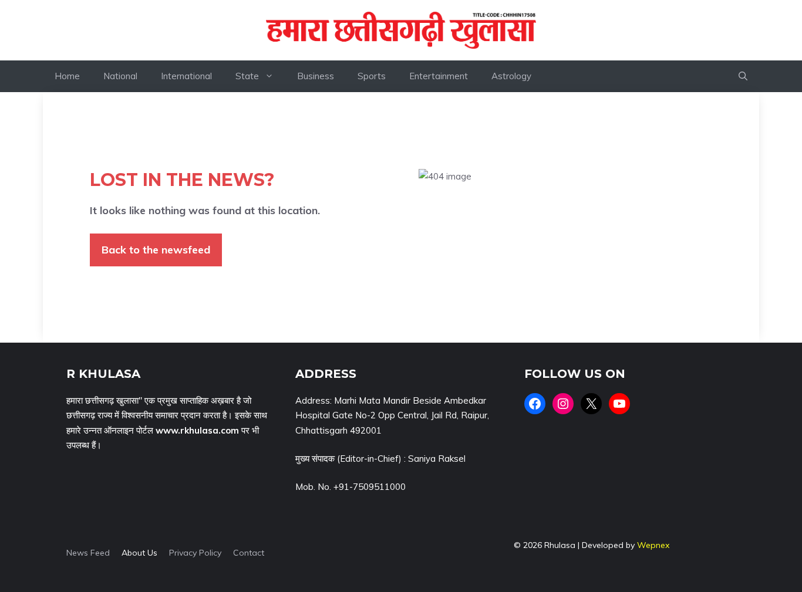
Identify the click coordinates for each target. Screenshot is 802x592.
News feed (88, 552)
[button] (743, 76)
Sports (372, 76)
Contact (248, 552)
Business (315, 76)
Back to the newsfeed (156, 249)
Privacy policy (195, 552)
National (120, 76)
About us (139, 552)
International (186, 76)
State (247, 76)
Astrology (511, 76)
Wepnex (653, 545)
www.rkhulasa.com (197, 430)
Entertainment (438, 76)
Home (67, 76)
